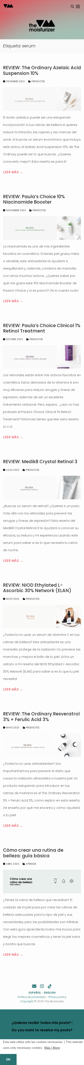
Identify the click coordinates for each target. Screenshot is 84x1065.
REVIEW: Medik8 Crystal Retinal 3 (40, 461)
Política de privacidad (31, 997)
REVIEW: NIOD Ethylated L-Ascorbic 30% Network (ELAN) (37, 587)
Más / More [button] (52, 1047)
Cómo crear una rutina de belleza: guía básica (33, 852)
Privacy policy (57, 997)
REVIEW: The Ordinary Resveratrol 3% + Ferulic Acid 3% (41, 716)
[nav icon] (78, 6)
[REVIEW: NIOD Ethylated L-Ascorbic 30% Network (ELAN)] (42, 616)
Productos (38, 81)
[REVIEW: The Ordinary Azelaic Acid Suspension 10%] (42, 99)
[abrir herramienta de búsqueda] (72, 6)
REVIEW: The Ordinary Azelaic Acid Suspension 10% (42, 70)
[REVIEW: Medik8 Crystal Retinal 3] (42, 487)
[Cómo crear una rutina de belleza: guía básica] (42, 881)
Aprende (30, 864)
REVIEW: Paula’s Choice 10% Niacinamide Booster (34, 199)
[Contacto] (34, 986)
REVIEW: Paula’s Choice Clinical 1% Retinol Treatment (41, 328)
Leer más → (13, 172)
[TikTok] (50, 986)
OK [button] (8, 1059)
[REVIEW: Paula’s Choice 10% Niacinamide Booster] (42, 228)
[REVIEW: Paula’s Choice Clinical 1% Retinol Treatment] (42, 357)
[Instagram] (42, 986)
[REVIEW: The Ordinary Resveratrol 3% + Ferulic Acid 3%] (42, 745)
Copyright (26, 1001)
